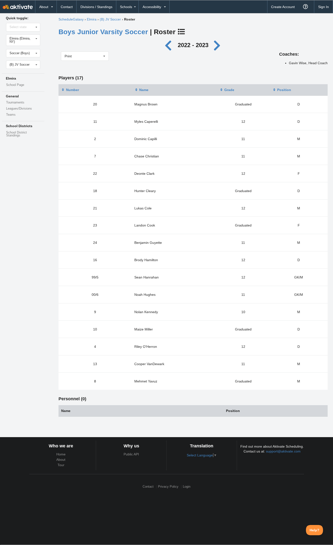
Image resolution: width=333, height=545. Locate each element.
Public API (131, 454)
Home (61, 454)
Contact (67, 7)
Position (284, 90)
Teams (11, 114)
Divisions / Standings (96, 7)
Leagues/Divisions (19, 108)
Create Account (283, 7)
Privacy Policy (168, 486)
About (60, 460)
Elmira (92, 19)
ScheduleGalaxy (71, 19)
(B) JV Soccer (110, 19)
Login (186, 486)
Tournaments (15, 102)
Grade (229, 90)
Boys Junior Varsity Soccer (103, 32)
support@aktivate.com (283, 451)
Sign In (323, 7)
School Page (15, 85)
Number (72, 90)
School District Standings (16, 134)
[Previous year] (169, 45)
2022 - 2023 (193, 45)
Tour (61, 465)
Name (143, 90)
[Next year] (217, 45)
